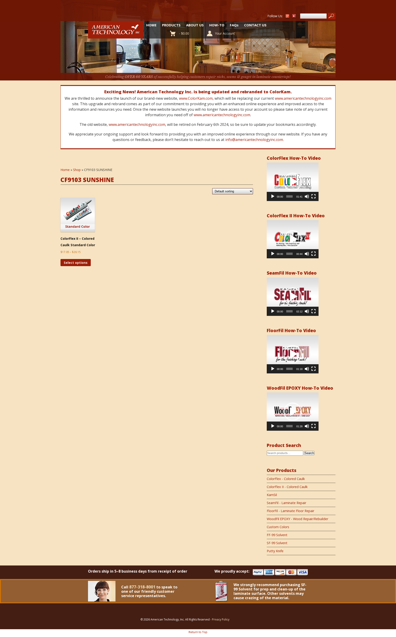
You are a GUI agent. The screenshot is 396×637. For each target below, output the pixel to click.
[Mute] (307, 196)
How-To (216, 25)
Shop (77, 170)
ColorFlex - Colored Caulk (286, 479)
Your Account (225, 33)
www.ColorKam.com (196, 98)
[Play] (272, 196)
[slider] (289, 196)
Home (151, 25)
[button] (292, 182)
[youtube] (294, 16)
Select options (76, 262)
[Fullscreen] (313, 196)
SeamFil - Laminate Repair (286, 503)
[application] (293, 182)
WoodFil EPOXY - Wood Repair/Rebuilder (297, 519)
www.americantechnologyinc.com (303, 98)
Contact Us (255, 25)
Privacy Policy (220, 619)
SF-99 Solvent (277, 543)
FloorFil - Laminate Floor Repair (290, 511)
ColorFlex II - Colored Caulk (287, 487)
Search (309, 453)
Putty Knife (275, 551)
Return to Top (198, 632)
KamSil (272, 495)
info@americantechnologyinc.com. (254, 139)
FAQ (234, 25)
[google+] (287, 16)
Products (171, 25)
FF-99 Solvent (277, 535)
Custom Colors (278, 527)
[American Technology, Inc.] (115, 35)
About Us (195, 25)
